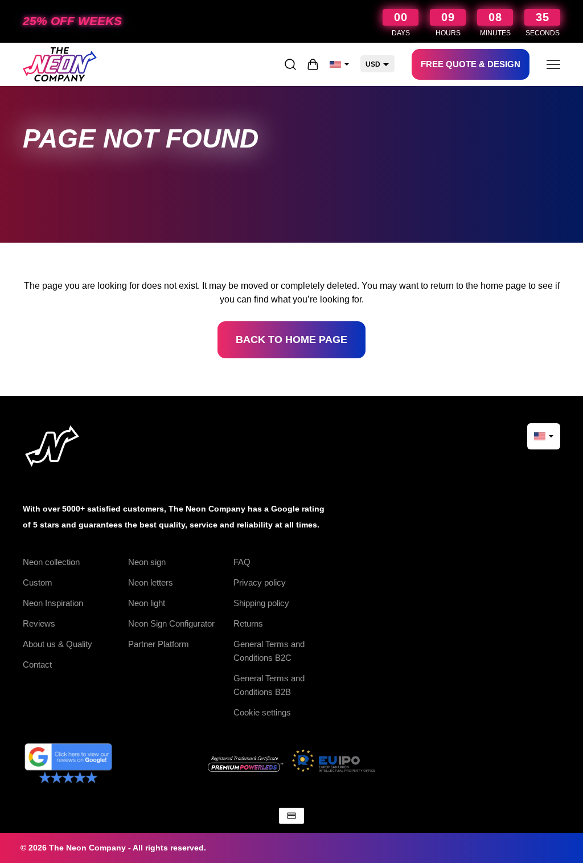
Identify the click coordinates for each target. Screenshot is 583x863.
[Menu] (553, 64)
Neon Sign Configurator (171, 623)
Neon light (146, 603)
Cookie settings (262, 712)
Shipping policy (261, 603)
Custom (37, 582)
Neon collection (51, 562)
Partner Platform (158, 644)
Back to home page (291, 339)
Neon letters (150, 582)
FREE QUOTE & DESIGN (470, 64)
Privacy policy (259, 582)
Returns (248, 623)
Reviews (39, 623)
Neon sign (147, 562)
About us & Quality (57, 644)
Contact (37, 664)
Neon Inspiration (53, 603)
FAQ (242, 562)
